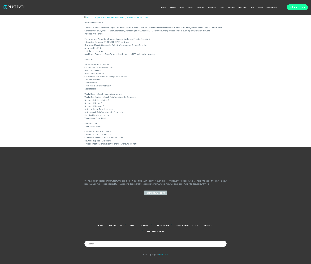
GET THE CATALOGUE (155, 193)
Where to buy (297, 7)
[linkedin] (146, 211)
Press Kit (209, 226)
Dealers (260, 7)
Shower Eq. (200, 7)
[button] (279, 7)
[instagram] (152, 211)
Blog (252, 7)
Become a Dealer (272, 7)
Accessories (212, 7)
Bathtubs (231, 7)
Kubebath (163, 254)
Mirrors (182, 7)
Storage (173, 7)
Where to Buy (116, 226)
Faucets (190, 7)
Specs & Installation (187, 226)
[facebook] (159, 211)
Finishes (145, 226)
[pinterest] (165, 211)
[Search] (223, 244)
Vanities (163, 7)
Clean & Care (162, 226)
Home (100, 226)
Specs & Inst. (242, 7)
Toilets (222, 7)
